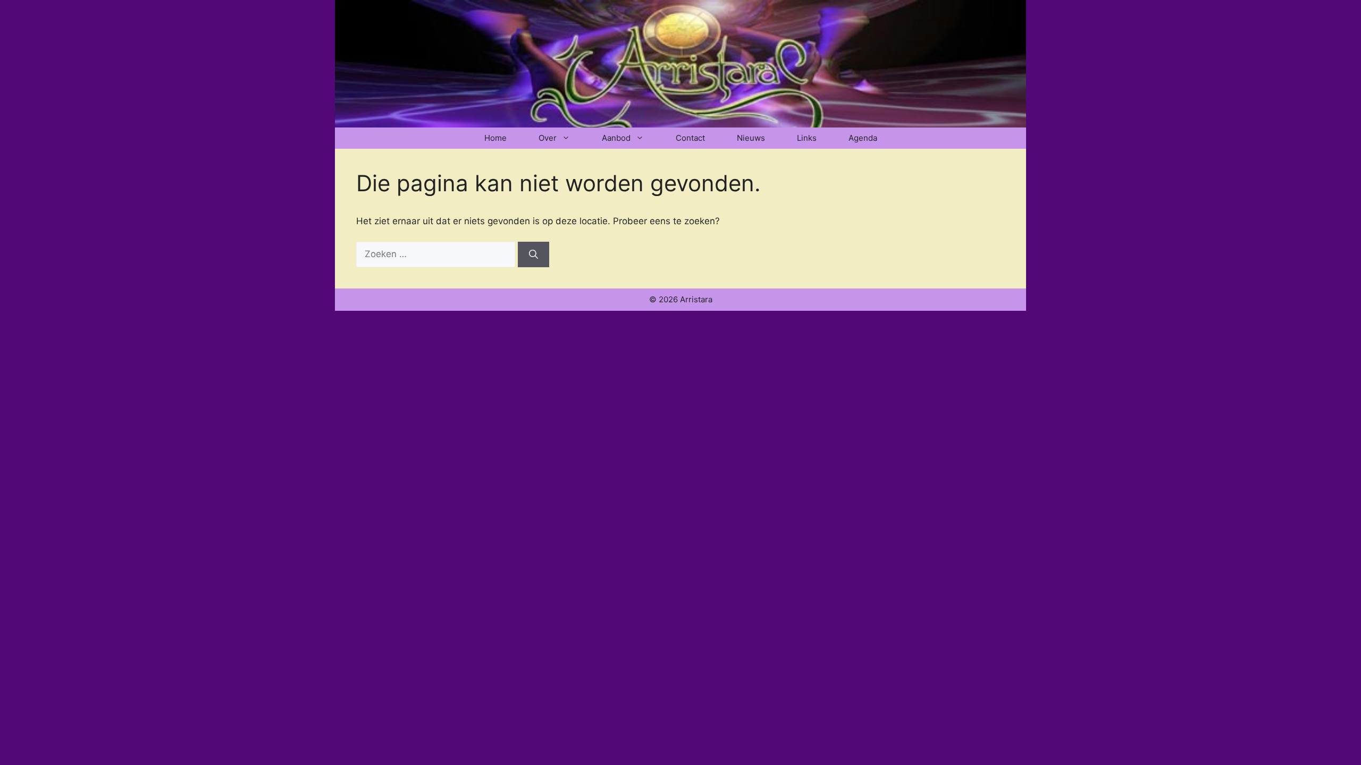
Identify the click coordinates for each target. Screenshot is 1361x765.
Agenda (862, 138)
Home (495, 138)
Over (548, 138)
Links (807, 138)
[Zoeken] (533, 254)
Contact (690, 138)
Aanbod (616, 138)
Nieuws (751, 138)
